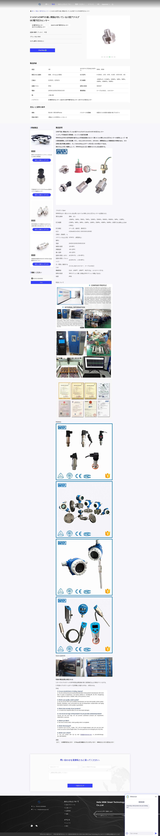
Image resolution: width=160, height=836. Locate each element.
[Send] (155, 833)
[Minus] (156, 797)
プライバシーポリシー (46, 834)
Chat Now (41, 50)
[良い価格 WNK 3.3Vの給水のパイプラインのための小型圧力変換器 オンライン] (41, 141)
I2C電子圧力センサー (67, 742)
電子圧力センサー (44, 11)
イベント (91, 4)
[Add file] (127, 833)
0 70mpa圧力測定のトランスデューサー (84, 742)
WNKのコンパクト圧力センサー (105, 742)
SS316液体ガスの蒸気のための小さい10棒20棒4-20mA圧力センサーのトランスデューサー (41, 225)
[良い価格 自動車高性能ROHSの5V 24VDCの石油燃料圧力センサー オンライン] (41, 245)
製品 (53, 4)
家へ (47, 4)
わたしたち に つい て (64, 5)
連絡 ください (79, 4)
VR (98, 4)
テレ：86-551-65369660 (39, 806)
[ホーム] (36, 4)
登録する (125, 815)
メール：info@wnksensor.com (40, 809)
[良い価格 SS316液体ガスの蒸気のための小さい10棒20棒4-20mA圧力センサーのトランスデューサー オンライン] (41, 211)
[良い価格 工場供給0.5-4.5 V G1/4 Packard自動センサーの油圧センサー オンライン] (41, 176)
